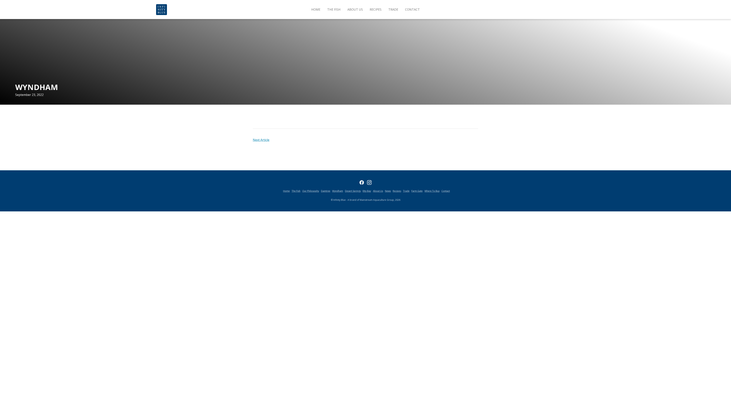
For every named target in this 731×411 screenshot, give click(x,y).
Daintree (325, 191)
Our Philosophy (310, 191)
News (388, 191)
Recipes (375, 9)
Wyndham (337, 191)
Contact (412, 9)
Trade (393, 9)
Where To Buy (432, 191)
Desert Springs (353, 191)
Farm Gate (417, 191)
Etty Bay (367, 191)
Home (315, 9)
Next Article (261, 140)
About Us (355, 9)
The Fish (334, 9)
